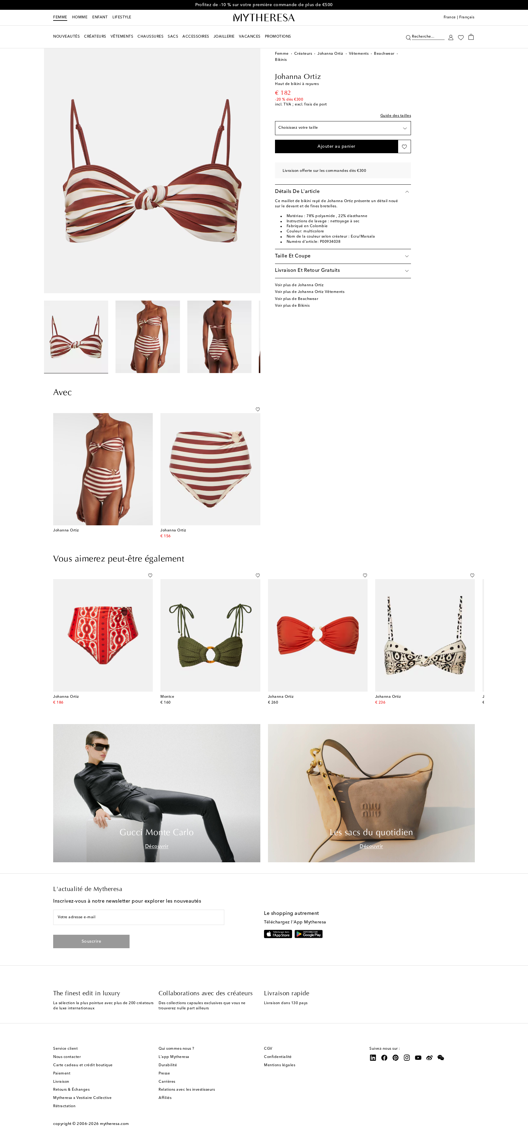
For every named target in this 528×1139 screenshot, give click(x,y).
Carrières (167, 1082)
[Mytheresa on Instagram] (407, 1058)
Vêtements (359, 54)
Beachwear (384, 54)
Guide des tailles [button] (395, 116)
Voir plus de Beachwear (296, 299)
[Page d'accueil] (264, 18)
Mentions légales (279, 1065)
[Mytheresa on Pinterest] (395, 1058)
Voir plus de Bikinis (292, 306)
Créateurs (303, 54)
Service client (65, 1049)
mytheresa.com (114, 1124)
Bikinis (281, 60)
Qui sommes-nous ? (176, 1049)
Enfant (100, 17)
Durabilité (168, 1065)
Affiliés (165, 1098)
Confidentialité (278, 1057)
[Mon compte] (450, 37)
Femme (60, 17)
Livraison (61, 1082)
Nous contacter (67, 1057)
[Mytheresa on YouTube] (418, 1058)
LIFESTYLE (121, 17)
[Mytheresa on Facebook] (384, 1058)
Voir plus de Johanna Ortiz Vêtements (309, 292)
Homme (80, 17)
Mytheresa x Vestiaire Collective (82, 1098)
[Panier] (471, 37)
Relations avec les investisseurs (187, 1090)
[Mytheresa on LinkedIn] (373, 1058)
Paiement (61, 1073)
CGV (268, 1049)
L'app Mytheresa (174, 1057)
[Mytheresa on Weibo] (429, 1058)
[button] (408, 36)
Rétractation (64, 1106)
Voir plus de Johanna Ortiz (299, 285)
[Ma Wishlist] (460, 37)
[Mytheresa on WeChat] (441, 1058)
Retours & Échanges (71, 1090)
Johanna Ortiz (330, 54)
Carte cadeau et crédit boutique (83, 1065)
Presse (164, 1073)
